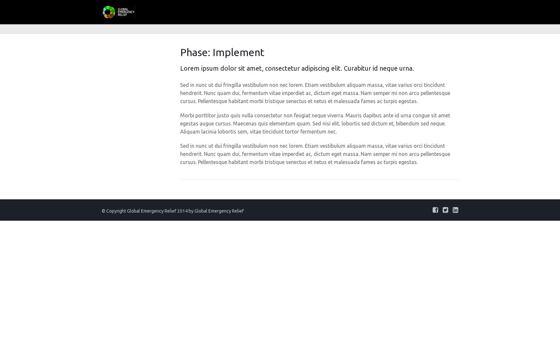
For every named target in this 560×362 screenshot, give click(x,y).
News (431, 11)
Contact (461, 11)
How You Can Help (389, 11)
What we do (302, 11)
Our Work (342, 11)
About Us (262, 11)
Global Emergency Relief (219, 211)
